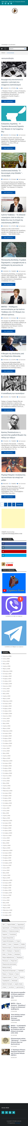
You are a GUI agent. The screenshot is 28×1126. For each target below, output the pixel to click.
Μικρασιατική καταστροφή (9, 964)
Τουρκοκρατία (5, 980)
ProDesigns (17, 1123)
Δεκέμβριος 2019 (7, 855)
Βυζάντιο (4, 931)
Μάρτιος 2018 (6, 907)
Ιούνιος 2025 (6, 691)
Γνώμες (18, 941)
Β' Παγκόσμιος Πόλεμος (18, 928)
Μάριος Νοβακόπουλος (8, 957)
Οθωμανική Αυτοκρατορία (9, 970)
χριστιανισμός (20, 987)
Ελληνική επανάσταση (19, 947)
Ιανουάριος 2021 (7, 823)
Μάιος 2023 (6, 753)
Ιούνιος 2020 (6, 840)
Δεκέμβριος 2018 (7, 885)
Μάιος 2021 (6, 813)
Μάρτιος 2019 (6, 878)
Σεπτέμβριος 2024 (7, 713)
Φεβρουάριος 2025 (7, 701)
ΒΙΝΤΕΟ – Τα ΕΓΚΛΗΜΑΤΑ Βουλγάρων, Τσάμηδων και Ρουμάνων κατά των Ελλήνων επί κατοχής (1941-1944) (18, 1029)
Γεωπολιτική (13, 934)
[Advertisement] (14, 29)
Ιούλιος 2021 (6, 808)
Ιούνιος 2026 (6, 661)
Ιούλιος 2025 (6, 688)
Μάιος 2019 (6, 873)
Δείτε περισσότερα (8, 101)
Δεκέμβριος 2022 (7, 765)
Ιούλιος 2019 (6, 868)
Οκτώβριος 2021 (7, 800)
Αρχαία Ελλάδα (11, 924)
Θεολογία (9, 951)
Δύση (9, 944)
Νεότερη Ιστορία (6, 967)
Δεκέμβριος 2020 (7, 825)
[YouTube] (8, 3)
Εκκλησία (16, 944)
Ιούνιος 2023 (6, 751)
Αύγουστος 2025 (7, 686)
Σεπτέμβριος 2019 (7, 863)
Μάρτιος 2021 (6, 818)
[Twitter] (11, 3)
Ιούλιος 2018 (6, 897)
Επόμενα (19, 504)
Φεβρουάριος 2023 (7, 760)
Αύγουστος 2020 (7, 835)
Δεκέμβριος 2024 (7, 706)
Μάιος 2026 (6, 663)
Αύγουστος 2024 (7, 716)
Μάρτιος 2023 (6, 758)
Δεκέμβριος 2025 (7, 676)
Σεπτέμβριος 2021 (7, 803)
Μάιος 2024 (6, 723)
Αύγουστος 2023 (7, 746)
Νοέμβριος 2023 (7, 738)
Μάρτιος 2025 (6, 698)
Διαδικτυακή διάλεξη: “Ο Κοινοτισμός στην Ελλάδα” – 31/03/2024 (12, 173)
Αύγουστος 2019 (7, 865)
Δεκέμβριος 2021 (7, 795)
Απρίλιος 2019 (6, 875)
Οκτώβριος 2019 (7, 860)
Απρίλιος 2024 (6, 726)
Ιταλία (3, 954)
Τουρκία (22, 977)
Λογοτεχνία (17, 954)
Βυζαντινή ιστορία (14, 931)
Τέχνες (15, 977)
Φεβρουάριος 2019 (7, 880)
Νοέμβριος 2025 (7, 678)
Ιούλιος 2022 (6, 778)
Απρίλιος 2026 (6, 666)
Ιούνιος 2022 (6, 780)
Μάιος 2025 (6, 693)
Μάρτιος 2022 (6, 788)
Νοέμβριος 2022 (7, 768)
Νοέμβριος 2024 (7, 708)
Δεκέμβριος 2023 (7, 736)
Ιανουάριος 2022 (7, 793)
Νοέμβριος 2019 (7, 858)
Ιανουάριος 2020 (7, 853)
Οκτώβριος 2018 (7, 890)
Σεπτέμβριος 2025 (7, 683)
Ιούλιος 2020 (6, 838)
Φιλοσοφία (14, 980)
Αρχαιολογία (21, 924)
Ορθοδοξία (21, 970)
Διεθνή (4, 944)
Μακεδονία (19, 957)
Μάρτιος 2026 (6, 668)
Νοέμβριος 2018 (7, 887)
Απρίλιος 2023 (6, 756)
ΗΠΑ (3, 951)
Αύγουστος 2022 (7, 775)
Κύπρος (10, 954)
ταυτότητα (11, 987)
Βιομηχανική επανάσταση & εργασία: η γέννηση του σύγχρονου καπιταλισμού (12, 82)
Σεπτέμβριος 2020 (7, 833)
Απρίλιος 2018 (6, 905)
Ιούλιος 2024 (6, 718)
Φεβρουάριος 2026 (7, 671)
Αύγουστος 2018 (7, 895)
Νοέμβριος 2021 (7, 798)
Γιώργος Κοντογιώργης (8, 941)
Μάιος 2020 (6, 843)
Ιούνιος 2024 (6, 721)
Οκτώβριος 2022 (7, 770)
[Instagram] (5, 3)
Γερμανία (4, 934)
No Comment (22, 135)
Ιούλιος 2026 (6, 658)
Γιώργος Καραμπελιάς (7, 937)
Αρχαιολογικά (5, 928)
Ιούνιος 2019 (6, 870)
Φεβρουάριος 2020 (7, 850)
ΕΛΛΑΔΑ (13, 135)
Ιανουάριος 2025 (7, 703)
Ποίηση (4, 974)
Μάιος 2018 (6, 902)
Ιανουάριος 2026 (7, 673)
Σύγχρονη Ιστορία (6, 977)
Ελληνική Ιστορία (6, 947)
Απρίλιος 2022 (6, 785)
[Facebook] (3, 3)
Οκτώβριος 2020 (7, 830)
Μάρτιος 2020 (6, 848)
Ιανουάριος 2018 (7, 912)
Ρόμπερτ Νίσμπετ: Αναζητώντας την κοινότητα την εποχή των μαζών (13, 477)
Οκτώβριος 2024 (7, 711)
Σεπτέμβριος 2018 (7, 892)
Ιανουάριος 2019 (7, 882)
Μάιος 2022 (6, 783)
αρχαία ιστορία (18, 984)
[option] (17, 1)
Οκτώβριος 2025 (7, 681)
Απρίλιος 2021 (6, 815)
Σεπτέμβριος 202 (7, 915)
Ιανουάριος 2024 (7, 733)
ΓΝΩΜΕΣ (13, 271)
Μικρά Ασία (14, 961)
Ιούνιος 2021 (6, 810)
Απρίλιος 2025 (6, 696)
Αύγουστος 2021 (7, 805)
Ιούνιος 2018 (6, 900)
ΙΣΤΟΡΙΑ (13, 88)
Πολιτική (11, 974)
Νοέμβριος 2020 (7, 828)
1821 (3, 924)
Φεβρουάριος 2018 (7, 910)
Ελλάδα (23, 944)
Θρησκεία (17, 951)
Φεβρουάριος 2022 (7, 790)
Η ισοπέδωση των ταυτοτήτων (12, 393)
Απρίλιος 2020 (6, 845)
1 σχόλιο (20, 88)
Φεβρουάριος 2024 (7, 731)
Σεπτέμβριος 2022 (7, 773)
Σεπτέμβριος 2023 (7, 743)
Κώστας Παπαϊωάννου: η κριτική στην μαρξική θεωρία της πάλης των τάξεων (13, 435)
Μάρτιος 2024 (6, 728)
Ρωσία (17, 974)
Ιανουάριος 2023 (7, 763)
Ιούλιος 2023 (6, 748)
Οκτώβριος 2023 (7, 741)
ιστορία (4, 987)
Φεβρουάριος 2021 (7, 820)
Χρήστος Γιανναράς (7, 984)
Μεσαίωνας (5, 961)
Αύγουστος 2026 (7, 656)
